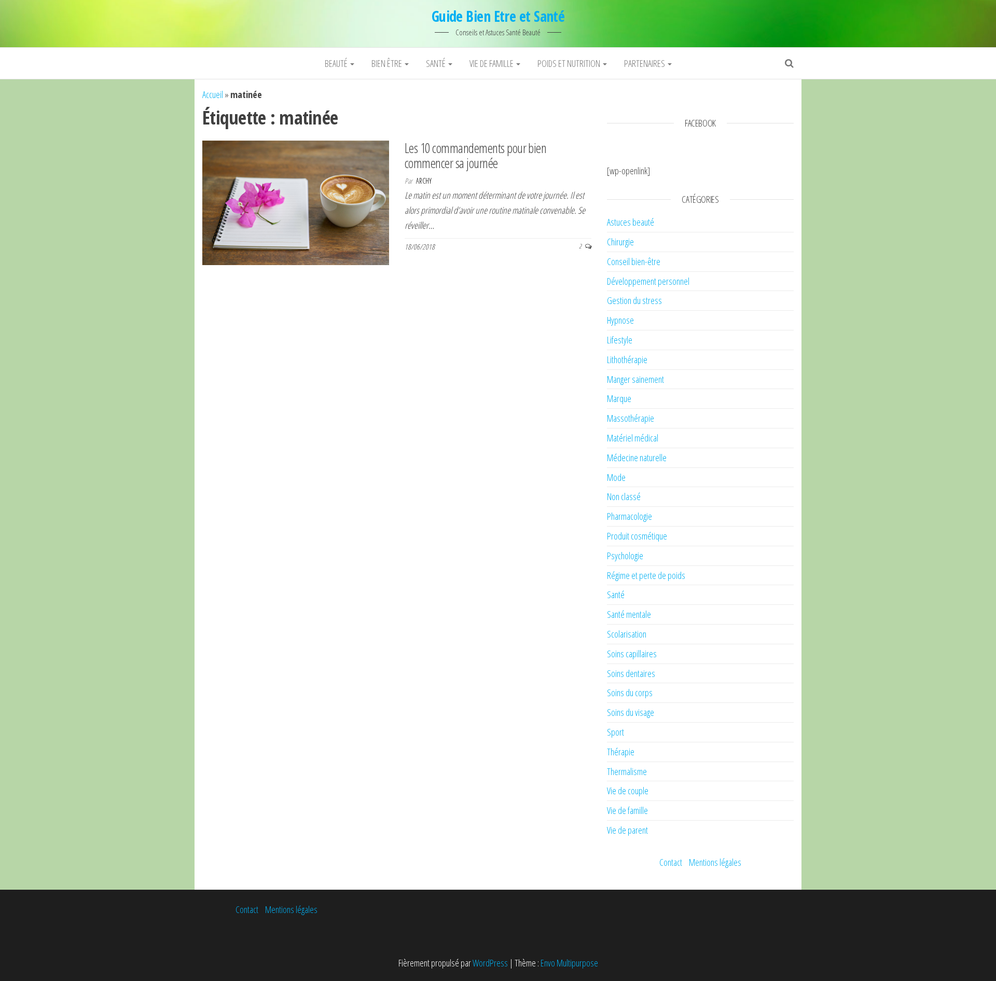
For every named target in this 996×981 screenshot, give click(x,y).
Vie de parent (627, 830)
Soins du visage (630, 712)
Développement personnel (648, 281)
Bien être (387, 63)
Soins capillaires (632, 653)
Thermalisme (627, 771)
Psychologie (625, 555)
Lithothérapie (627, 359)
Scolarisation (626, 634)
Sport (615, 732)
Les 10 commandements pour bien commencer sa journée (475, 155)
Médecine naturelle (637, 457)
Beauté (337, 63)
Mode (616, 477)
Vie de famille (492, 63)
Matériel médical (632, 438)
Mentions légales (715, 862)
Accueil (212, 94)
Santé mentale (629, 614)
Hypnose (620, 320)
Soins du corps (630, 692)
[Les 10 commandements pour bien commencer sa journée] (295, 202)
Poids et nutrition (569, 63)
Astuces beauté (630, 222)
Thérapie (620, 751)
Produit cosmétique (637, 536)
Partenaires (645, 63)
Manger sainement (635, 379)
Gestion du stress (634, 300)
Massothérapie (630, 418)
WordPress (490, 963)
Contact (670, 862)
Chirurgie (620, 242)
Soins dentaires (631, 673)
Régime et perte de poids (646, 575)
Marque (619, 398)
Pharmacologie (629, 516)
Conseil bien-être (633, 261)
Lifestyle (619, 340)
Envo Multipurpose (569, 963)
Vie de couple (627, 790)
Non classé (624, 496)
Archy (424, 181)
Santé (436, 63)
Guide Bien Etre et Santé (498, 16)
